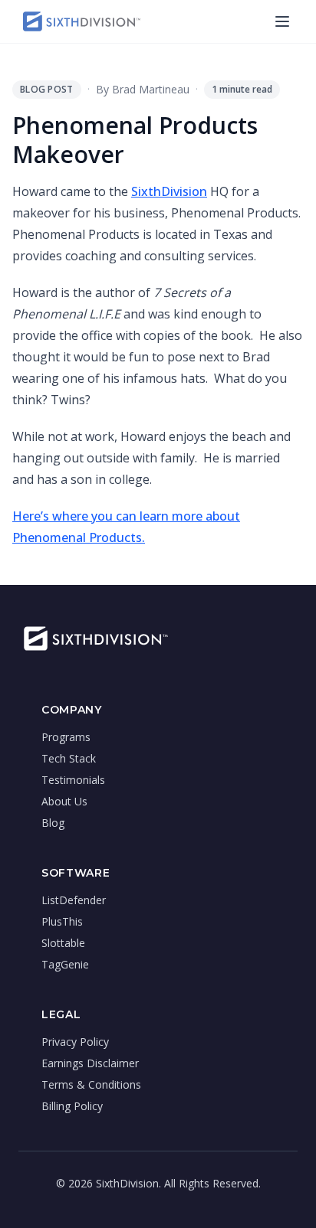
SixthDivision (169, 191)
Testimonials (73, 779)
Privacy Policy (75, 1041)
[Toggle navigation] (282, 21)
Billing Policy (72, 1106)
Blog (52, 822)
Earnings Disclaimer (90, 1063)
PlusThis (62, 921)
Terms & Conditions (91, 1084)
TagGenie (65, 964)
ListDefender (73, 900)
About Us (64, 801)
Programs (66, 737)
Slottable (63, 943)
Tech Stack (68, 758)
